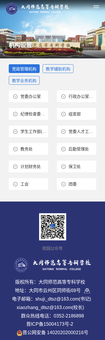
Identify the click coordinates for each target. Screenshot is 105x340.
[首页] (37, 7)
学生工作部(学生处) (34, 131)
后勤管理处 (79, 149)
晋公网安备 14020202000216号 (55, 332)
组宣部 (75, 114)
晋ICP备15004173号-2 (49, 324)
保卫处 (75, 166)
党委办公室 (30, 96)
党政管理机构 (24, 69)
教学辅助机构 (58, 69)
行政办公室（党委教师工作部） (82, 96)
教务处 (26, 149)
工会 (24, 184)
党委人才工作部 (82, 131)
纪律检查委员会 (34, 114)
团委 (73, 184)
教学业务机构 (24, 80)
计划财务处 (30, 166)
